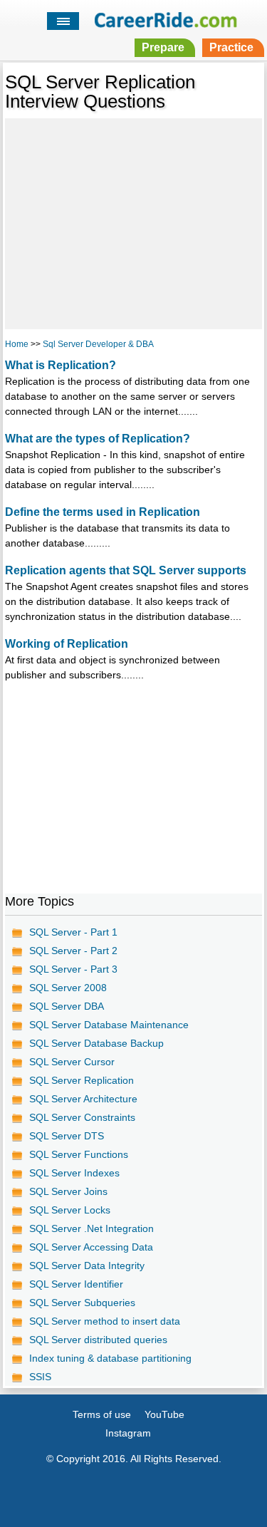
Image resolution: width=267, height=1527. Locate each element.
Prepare (163, 47)
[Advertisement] (133, 221)
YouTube (164, 1414)
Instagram (128, 1433)
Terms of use (102, 1414)
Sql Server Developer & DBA (98, 344)
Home (16, 344)
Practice (231, 47)
